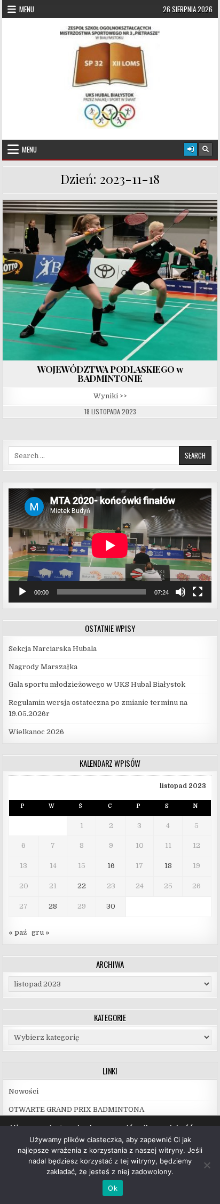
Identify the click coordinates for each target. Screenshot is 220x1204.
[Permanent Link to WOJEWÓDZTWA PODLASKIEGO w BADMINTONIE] (110, 280)
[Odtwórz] (22, 592)
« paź (18, 932)
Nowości (23, 1091)
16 (111, 866)
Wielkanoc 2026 (36, 732)
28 (53, 906)
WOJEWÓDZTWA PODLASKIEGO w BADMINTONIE (110, 373)
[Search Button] (205, 149)
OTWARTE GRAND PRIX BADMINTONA (77, 1109)
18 (168, 866)
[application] (110, 545)
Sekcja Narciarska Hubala (53, 649)
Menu (26, 9)
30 (110, 906)
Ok (112, 1188)
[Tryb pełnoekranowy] (197, 592)
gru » (41, 932)
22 (81, 886)
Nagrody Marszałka (43, 667)
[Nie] (206, 1165)
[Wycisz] (180, 592)
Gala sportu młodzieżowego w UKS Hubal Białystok (97, 684)
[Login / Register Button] (190, 149)
